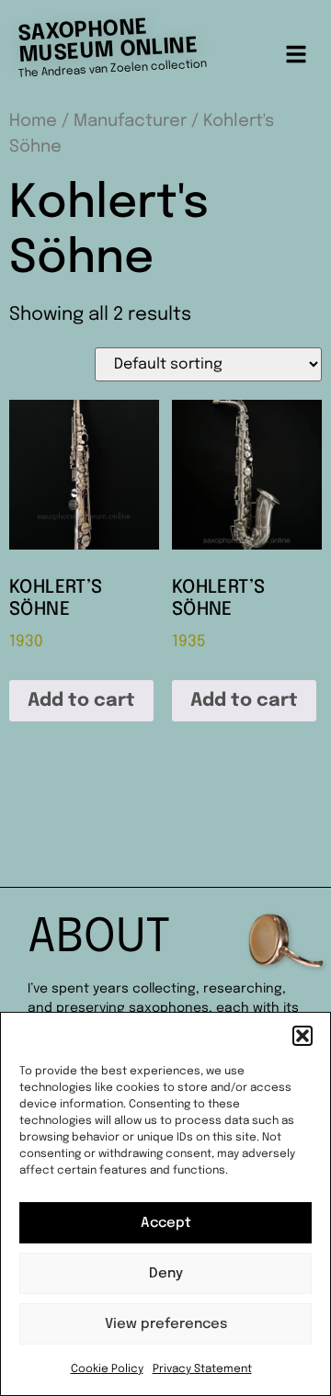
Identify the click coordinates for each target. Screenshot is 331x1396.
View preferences (166, 1324)
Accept (166, 1223)
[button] (302, 1036)
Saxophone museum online (107, 41)
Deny (166, 1273)
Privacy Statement (202, 1369)
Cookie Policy (107, 1369)
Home (33, 121)
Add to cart (81, 700)
